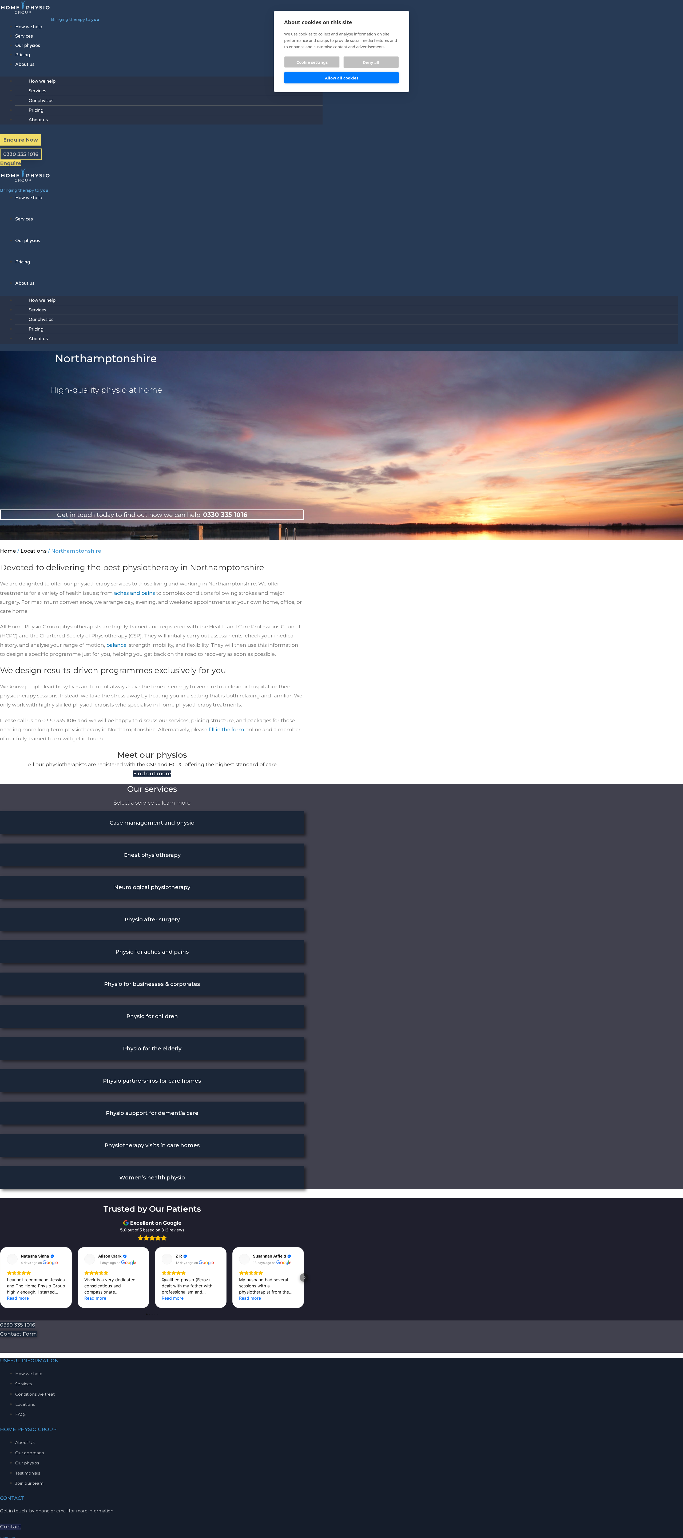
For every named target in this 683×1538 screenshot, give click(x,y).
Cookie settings (312, 62)
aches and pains (134, 593)
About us (24, 64)
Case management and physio (152, 823)
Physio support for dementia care (152, 1113)
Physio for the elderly (152, 1048)
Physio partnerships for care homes (152, 1081)
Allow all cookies (341, 78)
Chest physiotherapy (152, 855)
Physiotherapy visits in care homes (152, 1145)
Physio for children (152, 1016)
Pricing (22, 55)
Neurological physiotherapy (152, 887)
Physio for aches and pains (152, 952)
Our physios (27, 45)
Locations (34, 551)
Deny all (371, 62)
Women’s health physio (152, 1177)
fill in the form (226, 729)
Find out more (152, 773)
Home (8, 551)
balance (116, 645)
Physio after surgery (152, 919)
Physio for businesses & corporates (152, 984)
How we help (28, 27)
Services (24, 36)
